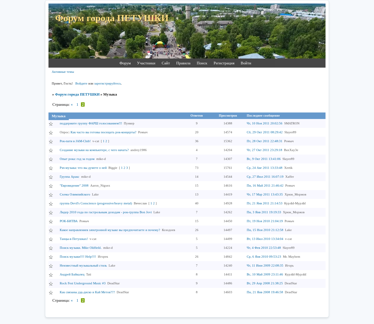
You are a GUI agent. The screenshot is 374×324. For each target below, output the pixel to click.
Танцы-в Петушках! (74, 239)
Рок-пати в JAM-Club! (75, 141)
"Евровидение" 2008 (74, 185)
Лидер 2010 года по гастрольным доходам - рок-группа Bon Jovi (106, 212)
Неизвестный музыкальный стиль (83, 265)
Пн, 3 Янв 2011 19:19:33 (264, 212)
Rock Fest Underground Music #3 (83, 283)
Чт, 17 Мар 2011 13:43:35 (265, 194)
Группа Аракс (69, 176)
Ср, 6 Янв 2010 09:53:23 (264, 256)
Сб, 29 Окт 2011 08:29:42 (265, 132)
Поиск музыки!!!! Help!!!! (78, 256)
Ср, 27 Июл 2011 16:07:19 (265, 176)
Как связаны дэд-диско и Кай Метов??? (87, 292)
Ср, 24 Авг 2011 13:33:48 (264, 167)
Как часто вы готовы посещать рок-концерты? (103, 132)
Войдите (81, 83)
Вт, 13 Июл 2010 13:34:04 (265, 239)
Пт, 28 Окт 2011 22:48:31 (264, 141)
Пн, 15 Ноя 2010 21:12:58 (265, 230)
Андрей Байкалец (72, 274)
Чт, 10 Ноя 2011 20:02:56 (264, 123)
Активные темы (63, 71)
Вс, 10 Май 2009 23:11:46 (265, 274)
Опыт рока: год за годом (77, 159)
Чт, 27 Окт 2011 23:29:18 (264, 150)
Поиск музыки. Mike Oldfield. (81, 247)
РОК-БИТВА (69, 221)
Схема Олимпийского (75, 194)
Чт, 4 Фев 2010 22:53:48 (264, 247)
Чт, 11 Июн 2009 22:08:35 (265, 265)
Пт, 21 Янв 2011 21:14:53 (264, 203)
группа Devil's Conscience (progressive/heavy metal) (96, 203)
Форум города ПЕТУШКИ (77, 94)
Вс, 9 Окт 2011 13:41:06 (264, 159)
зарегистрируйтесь (107, 83)
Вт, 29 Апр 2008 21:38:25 (265, 283)
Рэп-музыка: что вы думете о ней (83, 167)
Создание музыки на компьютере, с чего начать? (94, 150)
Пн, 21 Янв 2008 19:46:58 (265, 292)
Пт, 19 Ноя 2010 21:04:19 (265, 221)
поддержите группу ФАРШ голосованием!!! (91, 123)
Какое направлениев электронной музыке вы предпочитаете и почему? (110, 230)
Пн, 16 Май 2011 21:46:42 (265, 185)
